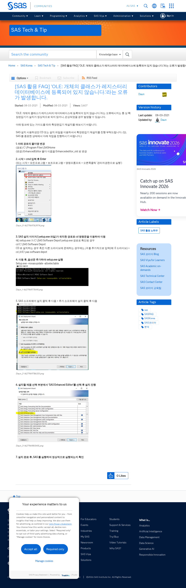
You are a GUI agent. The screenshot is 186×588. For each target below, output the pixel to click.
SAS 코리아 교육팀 (150, 288)
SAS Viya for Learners (152, 260)
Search (145, 6)
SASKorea (149, 318)
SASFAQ (148, 314)
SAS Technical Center (152, 276)
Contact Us (163, 6)
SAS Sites (171, 6)
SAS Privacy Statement (60, 523)
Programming (57, 16)
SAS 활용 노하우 (149, 230)
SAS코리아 (150, 322)
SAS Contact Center (151, 282)
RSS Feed (92, 78)
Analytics (79, 16)
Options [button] (21, 78)
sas (146, 310)
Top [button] (18, 496)
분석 (146, 327)
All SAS (130, 5)
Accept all (30, 549)
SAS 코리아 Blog (149, 254)
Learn (38, 16)
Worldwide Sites (154, 6)
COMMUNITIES (43, 6)
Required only (55, 549)
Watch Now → (150, 210)
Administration (122, 16)
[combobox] (70, 54)
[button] (33, 193)
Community (18, 16)
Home (11, 65)
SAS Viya (99, 16)
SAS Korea (26, 65)
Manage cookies (44, 561)
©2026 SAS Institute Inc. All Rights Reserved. (109, 577)
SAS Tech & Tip (46, 65)
